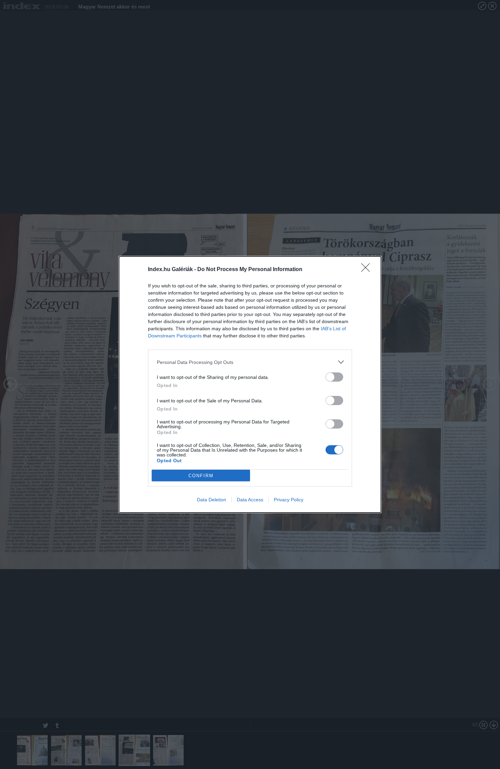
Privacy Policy (288, 499)
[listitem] (250, 362)
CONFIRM (201, 475)
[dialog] (250, 384)
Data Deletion (211, 499)
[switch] (334, 377)
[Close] (367, 269)
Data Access (250, 499)
